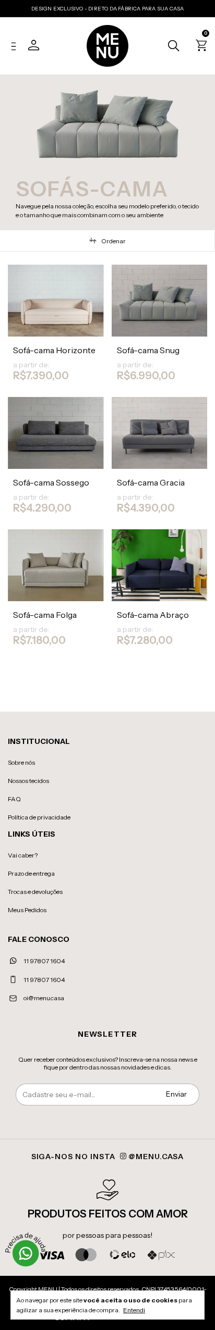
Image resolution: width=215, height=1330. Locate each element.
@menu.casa (155, 1156)
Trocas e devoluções (35, 892)
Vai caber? (23, 855)
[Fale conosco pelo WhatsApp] (26, 1253)
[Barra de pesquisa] (171, 47)
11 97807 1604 (43, 961)
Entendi (134, 1310)
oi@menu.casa (43, 998)
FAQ (14, 799)
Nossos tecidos (28, 781)
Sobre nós (21, 762)
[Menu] (16, 47)
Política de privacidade (39, 817)
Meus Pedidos (27, 910)
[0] (199, 47)
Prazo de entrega (31, 873)
